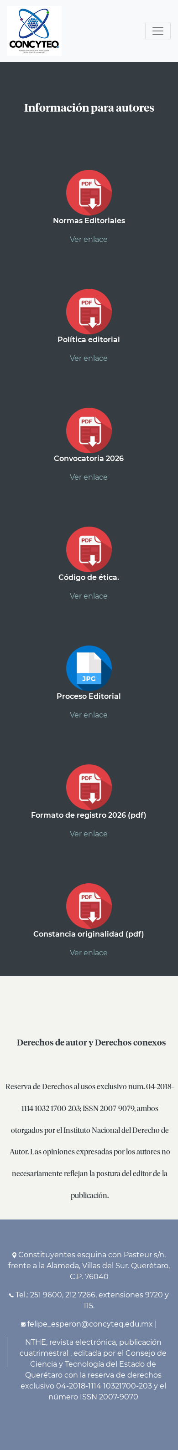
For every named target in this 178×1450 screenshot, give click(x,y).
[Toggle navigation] (158, 31)
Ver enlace (89, 239)
